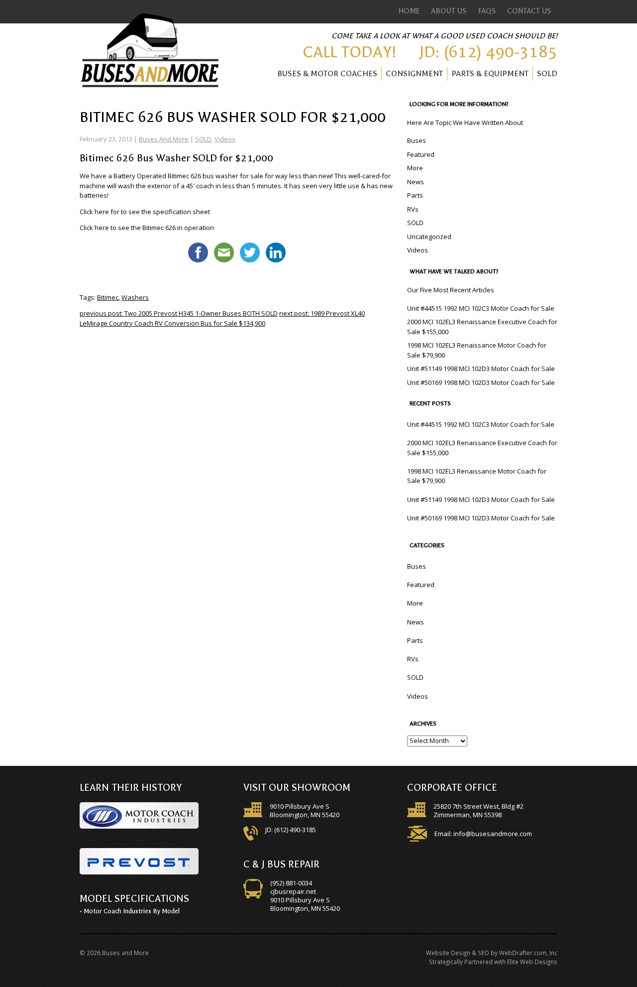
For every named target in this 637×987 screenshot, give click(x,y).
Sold (547, 73)
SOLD (203, 138)
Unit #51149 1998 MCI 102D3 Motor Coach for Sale (481, 368)
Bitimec (107, 297)
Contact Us (529, 10)
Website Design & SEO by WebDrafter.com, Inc (491, 953)
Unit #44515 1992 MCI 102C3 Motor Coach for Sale (480, 308)
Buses (416, 140)
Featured (420, 154)
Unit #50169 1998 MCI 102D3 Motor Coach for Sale (481, 382)
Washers (135, 297)
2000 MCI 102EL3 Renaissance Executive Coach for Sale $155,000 (482, 326)
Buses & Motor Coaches (327, 73)
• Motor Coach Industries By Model (130, 911)
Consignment (414, 73)
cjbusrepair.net (293, 891)
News (415, 181)
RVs (413, 209)
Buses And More (164, 138)
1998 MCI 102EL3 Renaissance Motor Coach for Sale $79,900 (476, 350)
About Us (449, 10)
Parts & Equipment (490, 73)
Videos (224, 138)
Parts (415, 195)
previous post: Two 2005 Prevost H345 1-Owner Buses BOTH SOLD (179, 313)
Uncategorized (429, 236)
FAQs (487, 10)
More (415, 167)
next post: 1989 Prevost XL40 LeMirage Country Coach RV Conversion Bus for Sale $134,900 (222, 318)
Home (409, 10)
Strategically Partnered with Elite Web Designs (493, 962)
